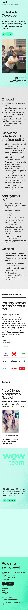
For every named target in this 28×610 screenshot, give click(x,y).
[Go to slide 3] (4, 346)
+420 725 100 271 (7, 443)
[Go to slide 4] (6, 346)
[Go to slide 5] (8, 346)
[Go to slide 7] (11, 346)
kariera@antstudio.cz (9, 441)
